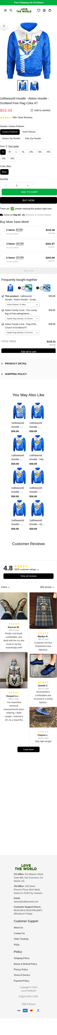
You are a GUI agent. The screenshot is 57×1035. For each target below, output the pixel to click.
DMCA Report (28, 1004)
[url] (26, 902)
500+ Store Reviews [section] (22, 117)
